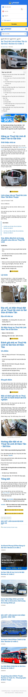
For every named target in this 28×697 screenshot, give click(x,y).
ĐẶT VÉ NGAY (14, 191)
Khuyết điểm (8, 101)
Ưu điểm (7, 100)
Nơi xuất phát (7, 7)
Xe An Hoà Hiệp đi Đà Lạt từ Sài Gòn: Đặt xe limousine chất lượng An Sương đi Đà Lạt (13, 601)
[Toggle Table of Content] (24, 72)
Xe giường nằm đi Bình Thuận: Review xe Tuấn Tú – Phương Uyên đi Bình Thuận (13, 678)
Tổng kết (5, 111)
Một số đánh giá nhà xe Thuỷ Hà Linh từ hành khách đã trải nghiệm (15, 104)
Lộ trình (6, 85)
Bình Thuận (4, 517)
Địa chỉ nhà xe (8, 90)
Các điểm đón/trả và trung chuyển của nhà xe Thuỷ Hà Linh (15, 82)
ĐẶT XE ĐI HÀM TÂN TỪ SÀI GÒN (14, 510)
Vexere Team (5, 46)
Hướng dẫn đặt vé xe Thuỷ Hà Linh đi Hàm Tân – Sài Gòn (13, 108)
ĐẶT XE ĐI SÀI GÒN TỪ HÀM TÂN (14, 513)
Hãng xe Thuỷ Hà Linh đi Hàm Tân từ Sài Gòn (14, 74)
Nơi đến (6, 11)
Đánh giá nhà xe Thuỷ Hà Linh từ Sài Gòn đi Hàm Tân (13, 97)
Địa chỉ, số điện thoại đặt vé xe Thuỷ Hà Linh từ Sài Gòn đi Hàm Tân (14, 88)
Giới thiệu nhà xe (8, 76)
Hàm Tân (8, 517)
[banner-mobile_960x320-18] (14, 118)
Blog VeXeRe (6, 492)
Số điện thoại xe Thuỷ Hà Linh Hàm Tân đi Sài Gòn (15, 93)
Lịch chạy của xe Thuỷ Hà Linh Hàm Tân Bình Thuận (15, 79)
